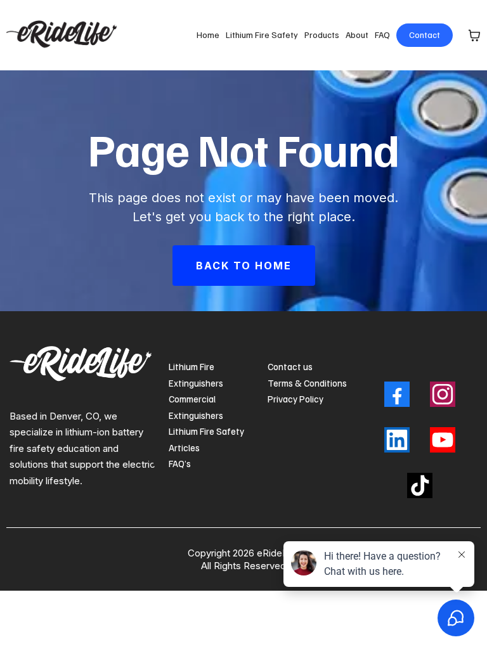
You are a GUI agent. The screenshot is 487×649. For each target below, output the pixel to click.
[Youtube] (442, 440)
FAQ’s (180, 463)
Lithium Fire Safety (262, 34)
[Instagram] (442, 394)
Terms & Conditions (307, 383)
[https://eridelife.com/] (64, 35)
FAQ (382, 34)
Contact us (290, 366)
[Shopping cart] (474, 35)
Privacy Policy (295, 398)
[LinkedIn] (397, 440)
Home (208, 34)
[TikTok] (420, 485)
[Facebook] (397, 394)
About (357, 34)
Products (321, 34)
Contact (424, 34)
